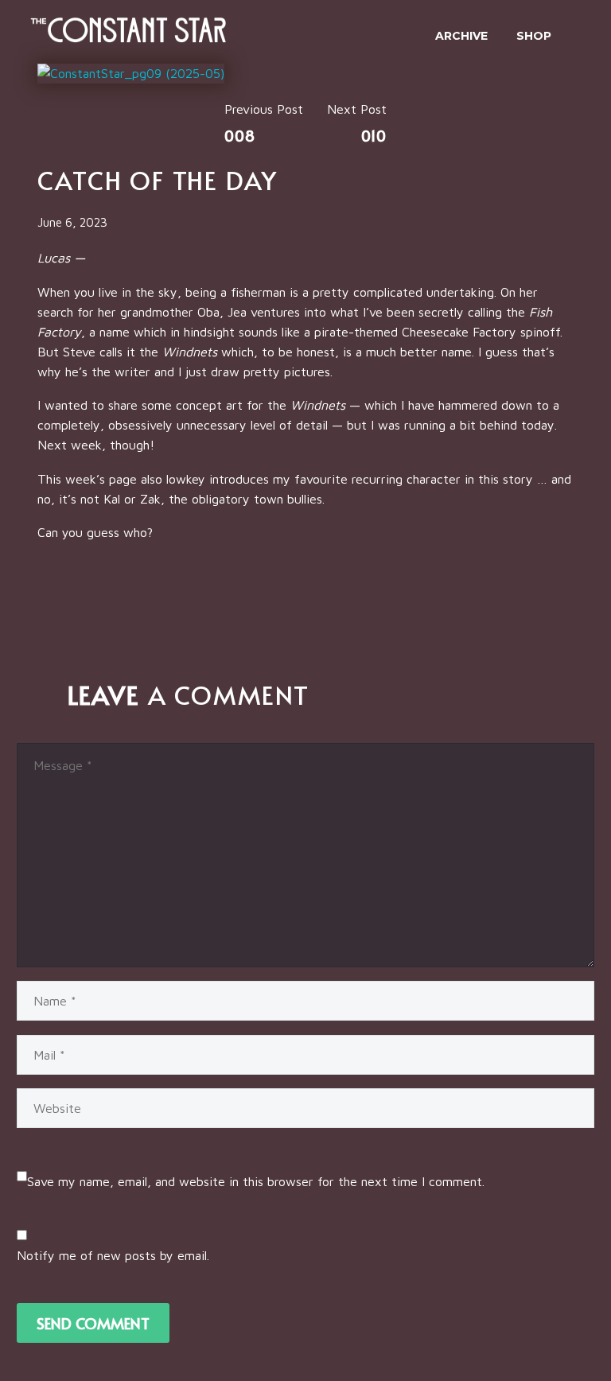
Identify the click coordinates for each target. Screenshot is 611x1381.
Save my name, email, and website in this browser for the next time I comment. (256, 1181)
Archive (461, 36)
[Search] (581, 36)
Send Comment (93, 1323)
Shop (533, 36)
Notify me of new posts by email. (113, 1255)
